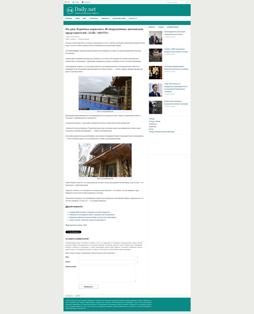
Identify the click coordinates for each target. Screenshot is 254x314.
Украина (68, 18)
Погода (151, 119)
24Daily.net (85, 10)
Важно (67, 39)
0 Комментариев (83, 39)
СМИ (85, 225)
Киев (78, 18)
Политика (94, 18)
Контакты (69, 296)
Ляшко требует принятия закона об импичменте (87, 220)
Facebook (87, 2)
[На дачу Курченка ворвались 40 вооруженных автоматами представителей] (105, 110)
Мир (84, 18)
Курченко (73, 225)
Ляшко (79, 225)
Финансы (105, 18)
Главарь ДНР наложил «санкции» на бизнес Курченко (89, 212)
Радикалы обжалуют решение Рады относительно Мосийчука (92, 217)
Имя (67, 257)
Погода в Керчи (154, 132)
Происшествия (119, 18)
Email (67, 262)
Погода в (154, 121)
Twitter (77, 2)
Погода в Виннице (167, 132)
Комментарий (70, 267)
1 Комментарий (169, 94)
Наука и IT (133, 18)
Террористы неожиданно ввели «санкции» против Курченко (91, 215)
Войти (78, 296)
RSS (68, 2)
